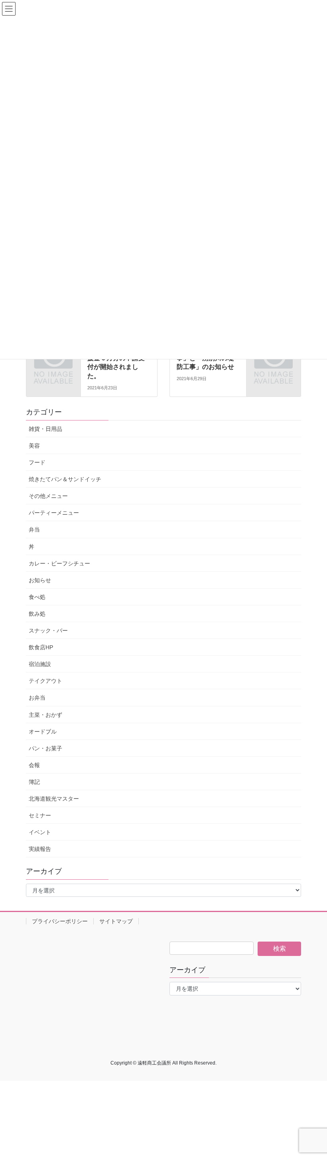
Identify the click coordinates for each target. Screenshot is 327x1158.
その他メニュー (48, 496)
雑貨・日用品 (45, 429)
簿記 (34, 782)
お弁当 (37, 697)
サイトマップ (116, 921)
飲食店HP (41, 647)
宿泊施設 (40, 664)
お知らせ (40, 580)
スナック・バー (48, 630)
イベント (40, 832)
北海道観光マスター (54, 798)
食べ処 (37, 597)
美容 (34, 445)
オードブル (43, 731)
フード (37, 462)
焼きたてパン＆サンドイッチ (65, 479)
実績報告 (40, 849)
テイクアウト (45, 681)
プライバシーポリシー (60, 921)
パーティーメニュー (54, 513)
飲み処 (37, 614)
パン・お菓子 (45, 748)
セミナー (40, 815)
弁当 (34, 529)
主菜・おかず (45, 715)
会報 (34, 765)
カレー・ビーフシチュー (59, 563)
